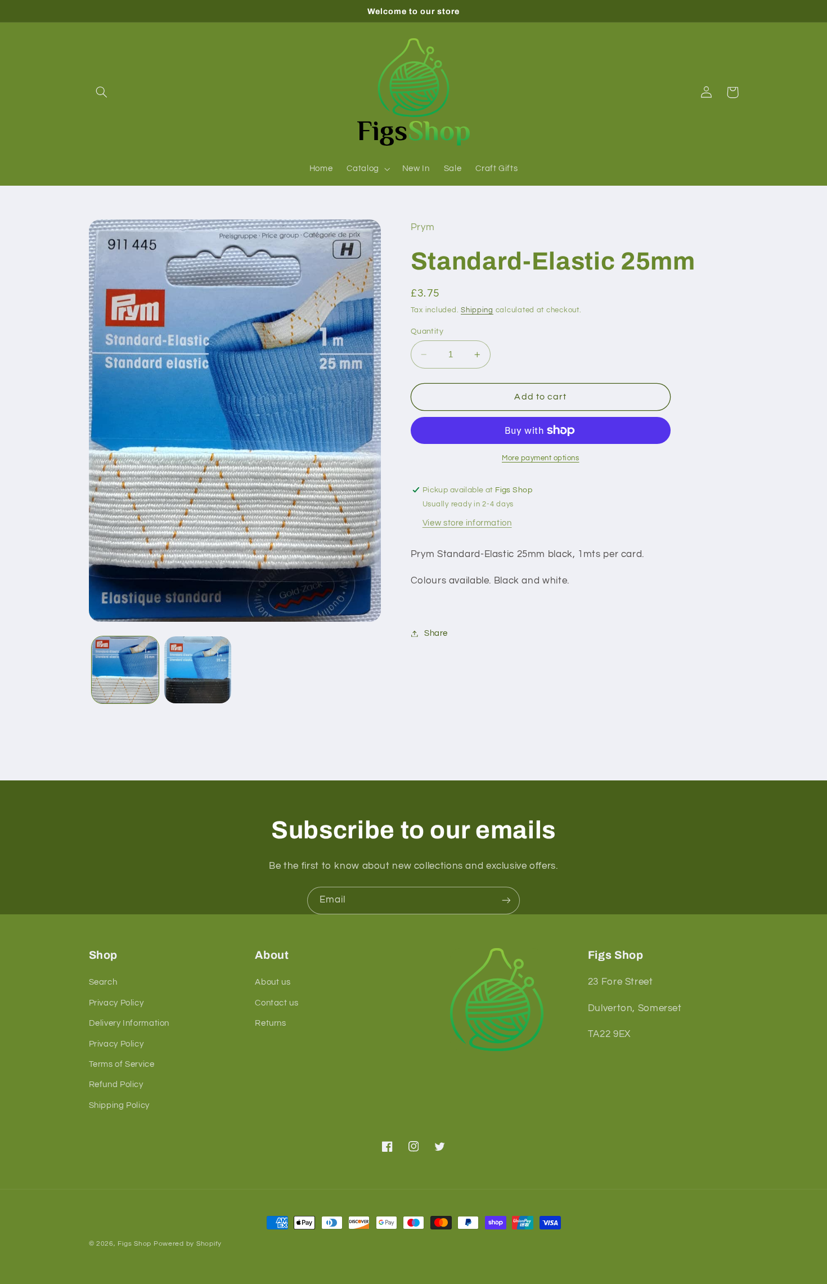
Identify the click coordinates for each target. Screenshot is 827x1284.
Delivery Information (129, 1023)
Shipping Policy (119, 1105)
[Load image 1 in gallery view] (125, 669)
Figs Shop (134, 1244)
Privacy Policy (116, 1003)
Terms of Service (122, 1064)
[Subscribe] (506, 900)
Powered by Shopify (188, 1244)
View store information (467, 523)
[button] (102, 92)
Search (103, 982)
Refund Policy (116, 1084)
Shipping (477, 310)
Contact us (276, 1003)
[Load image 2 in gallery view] (197, 669)
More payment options (540, 458)
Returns (270, 1023)
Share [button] (436, 633)
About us (272, 982)
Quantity (427, 331)
